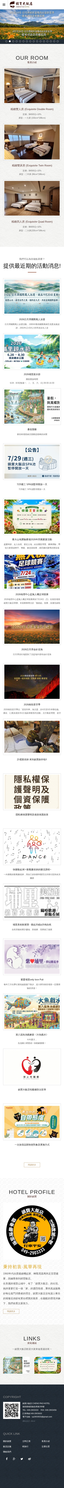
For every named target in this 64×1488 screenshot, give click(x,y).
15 (54, 41)
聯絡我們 (7, 1452)
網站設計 (26, 1421)
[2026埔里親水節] (32, 352)
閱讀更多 (32, 1165)
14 (51, 41)
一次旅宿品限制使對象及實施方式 (32, 1144)
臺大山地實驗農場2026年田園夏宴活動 (32, 539)
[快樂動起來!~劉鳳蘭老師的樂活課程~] (32, 847)
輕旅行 (25, 1446)
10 (37, 41)
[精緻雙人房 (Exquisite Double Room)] (32, 85)
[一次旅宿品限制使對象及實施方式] (32, 1122)
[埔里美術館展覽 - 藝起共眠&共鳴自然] (32, 902)
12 (44, 41)
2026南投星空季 (32, 704)
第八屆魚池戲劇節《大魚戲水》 (32, 1034)
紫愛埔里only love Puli (32, 979)
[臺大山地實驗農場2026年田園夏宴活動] (32, 517)
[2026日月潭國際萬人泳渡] (32, 297)
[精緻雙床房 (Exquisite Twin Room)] (32, 142)
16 (58, 41)
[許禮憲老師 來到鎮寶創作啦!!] (32, 737)
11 (40, 41)
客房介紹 (46, 1441)
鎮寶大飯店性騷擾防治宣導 (32, 1089)
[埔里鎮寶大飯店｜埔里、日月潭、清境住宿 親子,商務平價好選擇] (22, 1459)
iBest (33, 1421)
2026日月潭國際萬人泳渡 (32, 319)
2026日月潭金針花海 (32, 649)
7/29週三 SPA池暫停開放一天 (32, 484)
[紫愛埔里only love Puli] (32, 957)
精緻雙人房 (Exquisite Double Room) (32, 109)
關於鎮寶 (7, 1441)
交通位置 (46, 1446)
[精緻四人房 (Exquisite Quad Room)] (32, 198)
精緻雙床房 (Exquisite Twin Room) (32, 165)
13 (47, 41)
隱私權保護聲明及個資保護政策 (32, 814)
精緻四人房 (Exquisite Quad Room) (32, 221)
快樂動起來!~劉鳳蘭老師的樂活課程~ (32, 869)
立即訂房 (26, 1441)
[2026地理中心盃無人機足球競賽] (32, 572)
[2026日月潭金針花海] (32, 627)
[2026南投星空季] (32, 682)
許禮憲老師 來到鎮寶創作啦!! (32, 759)
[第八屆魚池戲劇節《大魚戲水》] (32, 1012)
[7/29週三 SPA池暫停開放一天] (32, 462)
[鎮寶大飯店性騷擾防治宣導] (32, 1067)
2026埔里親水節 (32, 374)
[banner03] (32, 24)
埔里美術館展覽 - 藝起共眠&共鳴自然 (32, 924)
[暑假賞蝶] (32, 407)
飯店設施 (7, 1446)
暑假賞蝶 (32, 429)
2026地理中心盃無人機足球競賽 (32, 594)
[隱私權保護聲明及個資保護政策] (32, 792)
